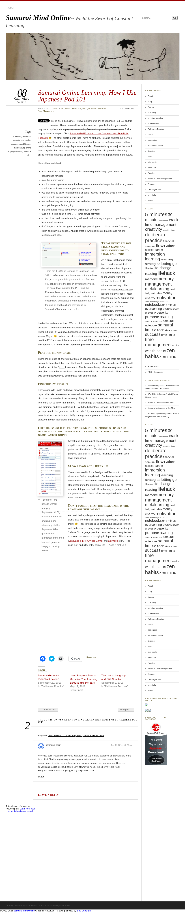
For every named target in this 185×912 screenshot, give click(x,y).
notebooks (153, 305)
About (11, 8)
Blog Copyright (84, 910)
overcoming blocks (158, 309)
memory (151, 279)
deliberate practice (156, 237)
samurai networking (153, 321)
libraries (151, 151)
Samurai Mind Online (38, 18)
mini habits (152, 162)
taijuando (53, 108)
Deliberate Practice (71, 108)
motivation (166, 297)
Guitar (150, 134)
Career (151, 107)
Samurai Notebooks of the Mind (161, 408)
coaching (152, 112)
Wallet (150, 200)
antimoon (112, 540)
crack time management (161, 222)
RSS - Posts (153, 366)
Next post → (126, 709)
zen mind (167, 356)
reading (166, 316)
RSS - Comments (155, 372)
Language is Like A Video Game (85, 540)
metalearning (19, 148)
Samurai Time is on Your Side (160, 402)
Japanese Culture (155, 145)
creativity (153, 229)
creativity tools (169, 230)
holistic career (154, 249)
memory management (159, 281)
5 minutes (17, 136)
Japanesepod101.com (21, 144)
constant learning (155, 118)
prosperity (161, 312)
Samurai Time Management (160, 178)
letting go (169, 264)
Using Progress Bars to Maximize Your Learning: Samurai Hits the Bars (84, 679)
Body (150, 101)
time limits (168, 335)
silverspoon (171, 330)
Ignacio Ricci (63, 905)
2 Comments (128, 108)
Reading (92, 108)
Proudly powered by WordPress (21, 905)
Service (151, 184)
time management (158, 342)
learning (152, 259)
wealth (175, 345)
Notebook (152, 167)
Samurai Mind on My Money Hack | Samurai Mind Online (76, 735)
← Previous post (48, 709)
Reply (41, 776)
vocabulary (153, 195)
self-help (158, 330)
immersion (26, 140)
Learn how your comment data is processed (20, 810)
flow (160, 245)
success (153, 334)
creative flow (153, 123)
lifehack (166, 273)
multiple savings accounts (156, 301)
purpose (152, 317)
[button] (68, 255)
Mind (84, 108)
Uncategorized (154, 189)
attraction (164, 220)
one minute (169, 304)
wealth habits (155, 351)
